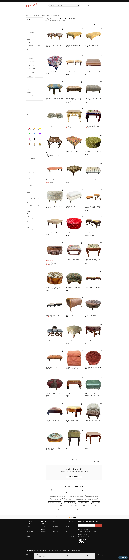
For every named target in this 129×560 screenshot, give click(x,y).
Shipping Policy (30, 531)
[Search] (79, 5)
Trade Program (42, 526)
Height (28, 221)
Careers (67, 528)
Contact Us (29, 526)
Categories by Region (57, 528)
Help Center (29, 523)
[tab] (35, 32)
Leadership (68, 526)
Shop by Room (55, 533)
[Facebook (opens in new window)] (95, 555)
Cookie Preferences (41, 556)
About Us (67, 523)
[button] (97, 5)
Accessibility (29, 536)
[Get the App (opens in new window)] (81, 541)
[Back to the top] (126, 553)
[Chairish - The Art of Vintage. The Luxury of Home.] (31, 5)
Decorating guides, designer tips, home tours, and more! (88, 531)
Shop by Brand (55, 526)
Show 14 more (29, 175)
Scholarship (68, 533)
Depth (28, 216)
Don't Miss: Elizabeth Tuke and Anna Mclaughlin (64, 0)
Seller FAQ (42, 534)
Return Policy (29, 528)
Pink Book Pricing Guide (31, 533)
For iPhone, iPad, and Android (83, 536)
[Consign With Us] (95, 5)
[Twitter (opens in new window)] (102, 555)
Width (28, 227)
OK (88, 555)
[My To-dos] (92, 5)
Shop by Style (55, 523)
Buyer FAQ (42, 523)
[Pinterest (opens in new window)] (99, 555)
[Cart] (100, 5)
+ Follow (35, 22)
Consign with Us (43, 531)
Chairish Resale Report (70, 536)
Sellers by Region (56, 531)
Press (66, 531)
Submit (98, 525)
